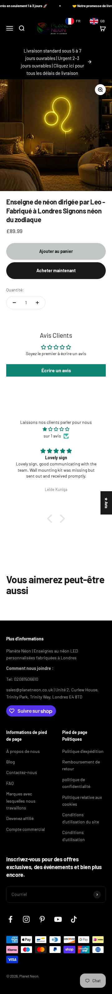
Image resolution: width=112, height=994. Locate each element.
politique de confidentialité (76, 783)
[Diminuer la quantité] (14, 302)
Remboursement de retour (81, 765)
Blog (10, 761)
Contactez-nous (21, 772)
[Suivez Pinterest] (42, 919)
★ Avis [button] (106, 502)
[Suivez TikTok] (74, 919)
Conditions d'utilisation (73, 836)
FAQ (10, 783)
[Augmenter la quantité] (37, 302)
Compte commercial (25, 829)
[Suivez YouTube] (58, 919)
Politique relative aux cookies (82, 801)
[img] (56, 429)
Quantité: (15, 289)
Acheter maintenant (56, 270)
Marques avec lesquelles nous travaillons (20, 800)
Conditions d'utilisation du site (80, 818)
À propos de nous (23, 751)
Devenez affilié (20, 818)
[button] (51, 518)
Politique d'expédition (83, 751)
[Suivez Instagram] (26, 919)
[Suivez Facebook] (10, 919)
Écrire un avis (56, 370)
